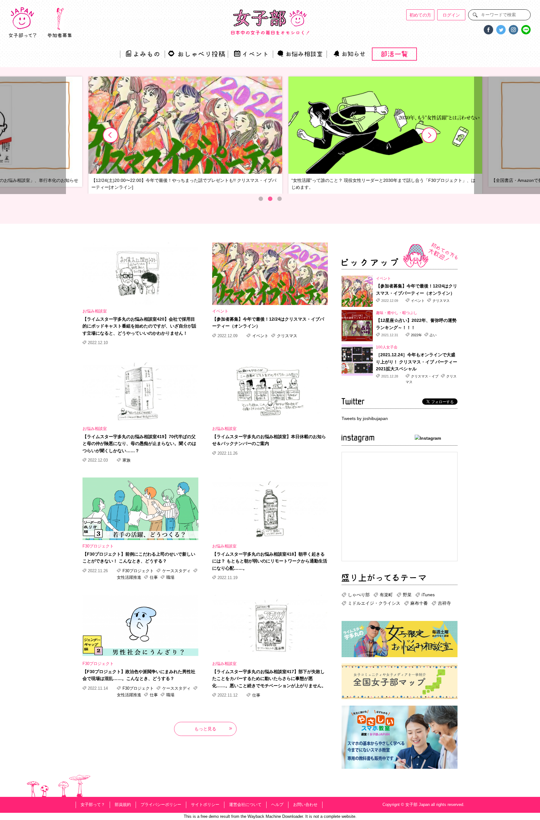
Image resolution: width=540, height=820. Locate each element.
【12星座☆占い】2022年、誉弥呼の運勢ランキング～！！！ (416, 324)
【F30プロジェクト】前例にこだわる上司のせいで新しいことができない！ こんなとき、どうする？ (138, 557)
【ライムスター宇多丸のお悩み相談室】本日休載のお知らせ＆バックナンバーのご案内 (269, 440)
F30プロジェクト (98, 546)
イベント (220, 311)
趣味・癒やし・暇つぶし (396, 313)
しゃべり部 (359, 594)
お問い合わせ (305, 804)
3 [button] (279, 199)
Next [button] (429, 135)
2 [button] (270, 199)
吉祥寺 (444, 603)
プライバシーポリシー (161, 804)
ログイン (451, 15)
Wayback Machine (264, 816)
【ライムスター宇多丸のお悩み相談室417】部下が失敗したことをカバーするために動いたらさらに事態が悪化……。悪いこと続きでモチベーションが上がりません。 (269, 678)
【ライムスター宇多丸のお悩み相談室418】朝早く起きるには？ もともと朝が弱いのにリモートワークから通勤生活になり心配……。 (269, 561)
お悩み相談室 (94, 311)
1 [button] (261, 199)
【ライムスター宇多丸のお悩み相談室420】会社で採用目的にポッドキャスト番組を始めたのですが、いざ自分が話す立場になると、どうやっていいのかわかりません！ (139, 326)
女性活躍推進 (129, 577)
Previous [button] (110, 135)
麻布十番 (419, 603)
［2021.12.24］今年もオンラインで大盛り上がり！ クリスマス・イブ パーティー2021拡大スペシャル (416, 361)
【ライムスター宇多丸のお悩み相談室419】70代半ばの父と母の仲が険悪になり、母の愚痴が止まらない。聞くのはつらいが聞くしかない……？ (139, 443)
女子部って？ (93, 804)
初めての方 (420, 15)
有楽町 (386, 594)
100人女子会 (387, 347)
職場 (169, 577)
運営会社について (245, 804)
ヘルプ (277, 804)
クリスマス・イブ (424, 376)
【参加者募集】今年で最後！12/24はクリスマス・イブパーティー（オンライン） (268, 322)
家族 (126, 460)
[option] (170, 135)
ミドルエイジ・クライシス (374, 603)
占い (433, 335)
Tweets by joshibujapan (365, 418)
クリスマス (286, 335)
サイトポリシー (205, 804)
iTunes (428, 594)
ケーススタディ (176, 570)
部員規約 (123, 804)
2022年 (416, 335)
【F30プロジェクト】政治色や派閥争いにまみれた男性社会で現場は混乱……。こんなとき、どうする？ (138, 675)
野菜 (407, 594)
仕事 (153, 577)
